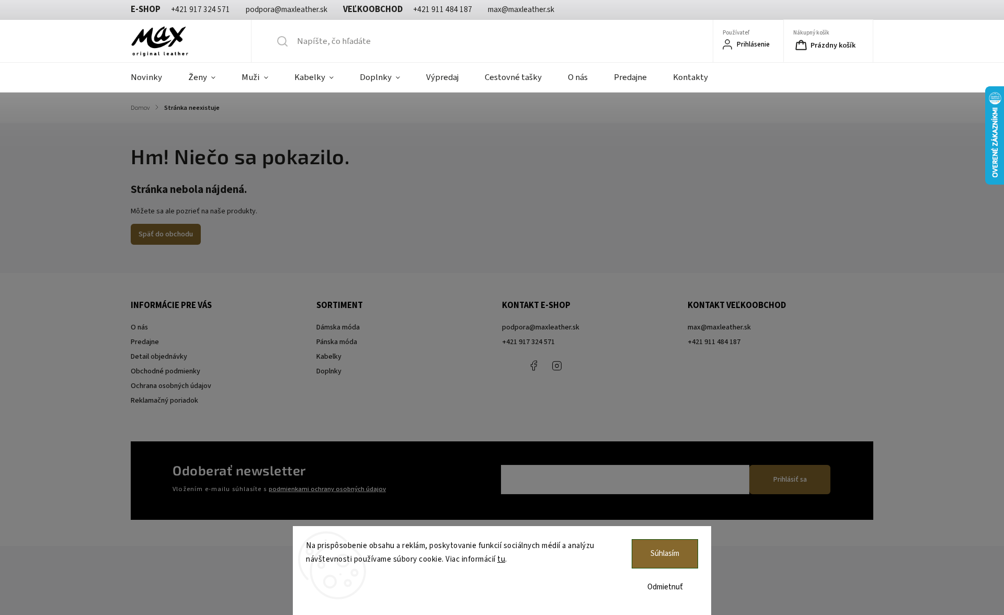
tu (501, 559)
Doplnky (328, 371)
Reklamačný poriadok (164, 400)
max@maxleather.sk (719, 327)
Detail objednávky (159, 356)
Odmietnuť (665, 587)
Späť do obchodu (166, 234)
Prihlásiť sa (790, 479)
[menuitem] (153, 77)
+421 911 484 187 (580, 365)
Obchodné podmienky (165, 371)
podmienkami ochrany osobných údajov (327, 489)
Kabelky (328, 356)
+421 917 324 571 (528, 342)
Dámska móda (338, 327)
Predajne (145, 342)
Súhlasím (665, 553)
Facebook (533, 365)
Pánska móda (336, 342)
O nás (139, 327)
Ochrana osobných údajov (171, 386)
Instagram (557, 365)
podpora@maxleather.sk (540, 327)
